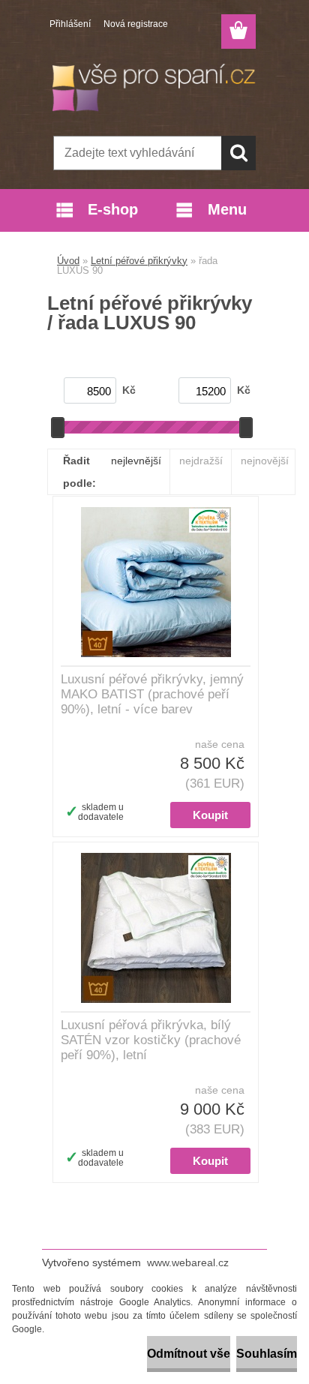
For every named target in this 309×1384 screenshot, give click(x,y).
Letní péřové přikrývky (139, 260)
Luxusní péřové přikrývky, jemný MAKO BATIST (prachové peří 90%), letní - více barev (152, 694)
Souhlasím (266, 1353)
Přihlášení (70, 24)
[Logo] (154, 87)
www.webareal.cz (188, 1262)
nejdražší (201, 461)
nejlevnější (136, 461)
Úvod (68, 260)
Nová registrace (136, 24)
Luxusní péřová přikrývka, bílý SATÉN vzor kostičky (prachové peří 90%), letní (151, 1040)
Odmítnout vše (188, 1353)
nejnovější (265, 461)
